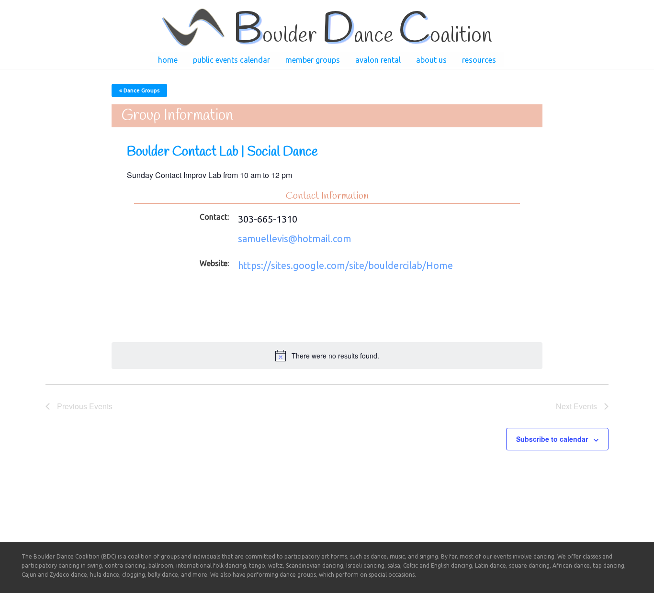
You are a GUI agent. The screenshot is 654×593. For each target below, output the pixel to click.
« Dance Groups (139, 90)
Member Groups (312, 60)
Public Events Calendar (231, 60)
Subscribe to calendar (552, 439)
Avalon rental (378, 60)
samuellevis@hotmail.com (294, 238)
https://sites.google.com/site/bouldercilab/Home (345, 265)
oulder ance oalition (362, 36)
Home (168, 60)
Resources (479, 60)
